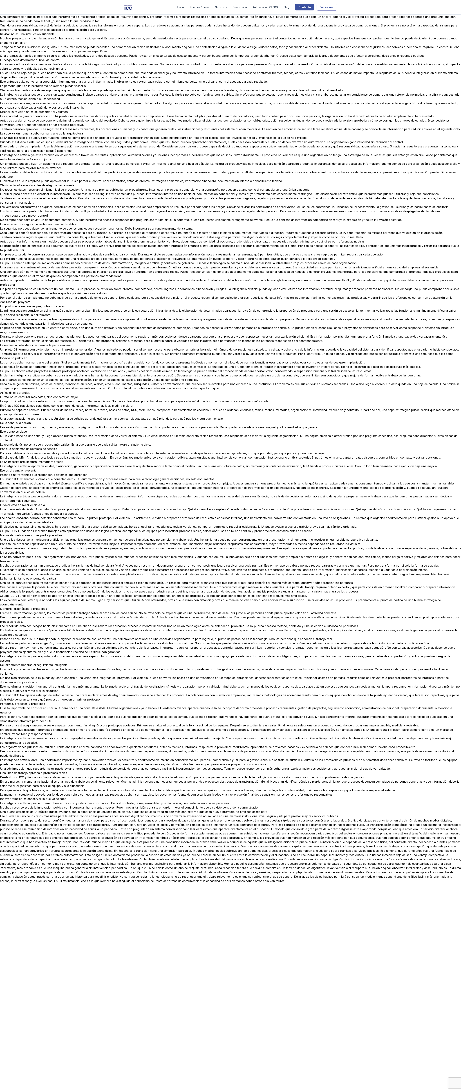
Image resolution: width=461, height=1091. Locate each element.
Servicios (221, 7)
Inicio (180, 7)
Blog (286, 7)
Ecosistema (239, 7)
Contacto (305, 7)
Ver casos (326, 7)
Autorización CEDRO (265, 7)
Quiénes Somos (199, 7)
